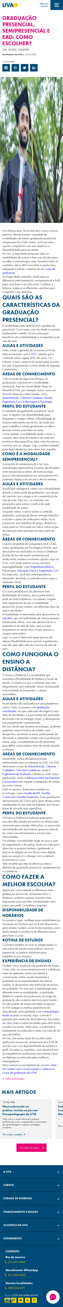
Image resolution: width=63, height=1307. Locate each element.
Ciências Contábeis (31, 398)
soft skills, (7, 618)
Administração (10, 398)
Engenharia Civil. (49, 570)
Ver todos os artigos (29, 1147)
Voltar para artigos (14, 1078)
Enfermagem (30, 401)
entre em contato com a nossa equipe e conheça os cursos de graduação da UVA (29, 1069)
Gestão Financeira (28, 797)
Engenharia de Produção (16, 774)
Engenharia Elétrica (41, 567)
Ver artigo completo (13, 1134)
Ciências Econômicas (28, 770)
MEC (33, 354)
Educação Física (26, 570)
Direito (48, 398)
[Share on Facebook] (6, 70)
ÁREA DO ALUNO (44, 5)
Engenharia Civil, (12, 401)
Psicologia (46, 401)
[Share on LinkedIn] (34, 70)
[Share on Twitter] (24, 70)
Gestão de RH (32, 793)
